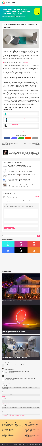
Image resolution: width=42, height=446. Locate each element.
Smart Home (28, 132)
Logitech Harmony (22, 132)
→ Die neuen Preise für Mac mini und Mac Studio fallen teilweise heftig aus (13, 389)
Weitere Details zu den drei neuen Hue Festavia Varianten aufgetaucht (17, 300)
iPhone (19, 131)
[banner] (8, 2)
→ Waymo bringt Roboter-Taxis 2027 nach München (9, 403)
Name (5, 219)
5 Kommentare (26, 186)
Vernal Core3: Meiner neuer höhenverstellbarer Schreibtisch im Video (17, 364)
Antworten (37, 196)
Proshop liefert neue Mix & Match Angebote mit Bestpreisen (14, 357)
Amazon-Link (27, 62)
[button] (7, 138)
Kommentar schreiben (27, 166)
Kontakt (21, 264)
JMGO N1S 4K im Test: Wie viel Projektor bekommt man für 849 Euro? (17, 368)
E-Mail (5, 224)
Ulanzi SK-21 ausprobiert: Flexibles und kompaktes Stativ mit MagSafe (17, 371)
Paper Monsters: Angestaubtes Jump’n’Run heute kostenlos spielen (31, 144)
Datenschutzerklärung (20, 426)
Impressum (18, 425)
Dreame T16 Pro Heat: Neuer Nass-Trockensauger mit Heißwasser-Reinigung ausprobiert (20, 378)
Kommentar (6, 208)
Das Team (21, 267)
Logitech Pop (33, 132)
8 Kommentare (27, 180)
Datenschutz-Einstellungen (35, 444)
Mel (21, 166)
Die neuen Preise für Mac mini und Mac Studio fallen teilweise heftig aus (33, 433)
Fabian (17, 16)
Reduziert (9, 132)
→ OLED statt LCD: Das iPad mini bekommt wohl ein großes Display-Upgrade (13, 415)
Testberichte (21, 256)
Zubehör (24, 131)
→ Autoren (3, 396)
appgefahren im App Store (21, 259)
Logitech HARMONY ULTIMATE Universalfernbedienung (19, 118)
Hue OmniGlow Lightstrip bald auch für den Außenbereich (14, 331)
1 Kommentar (22, 16)
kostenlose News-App (6, 435)
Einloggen (21, 261)
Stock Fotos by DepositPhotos (25, 444)
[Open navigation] (38, 3)
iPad (21, 131)
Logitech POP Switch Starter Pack (14, 112)
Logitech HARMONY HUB (13, 124)
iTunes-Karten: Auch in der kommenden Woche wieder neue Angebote (10, 144)
